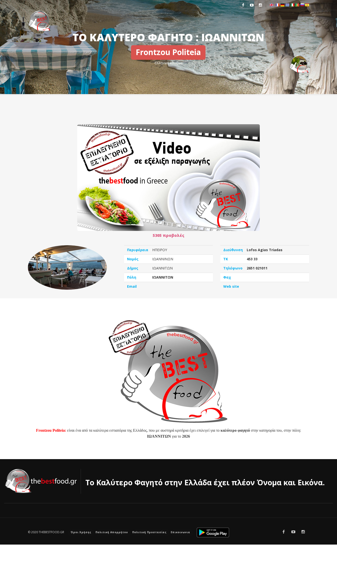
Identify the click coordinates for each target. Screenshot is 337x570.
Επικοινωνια (180, 532)
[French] (278, 4)
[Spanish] (307, 4)
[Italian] (292, 4)
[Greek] (287, 4)
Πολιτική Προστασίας (149, 532)
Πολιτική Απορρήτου (111, 532)
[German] (282, 4)
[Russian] (302, 4)
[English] (272, 4)
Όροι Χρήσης (81, 532)
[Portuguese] (297, 4)
